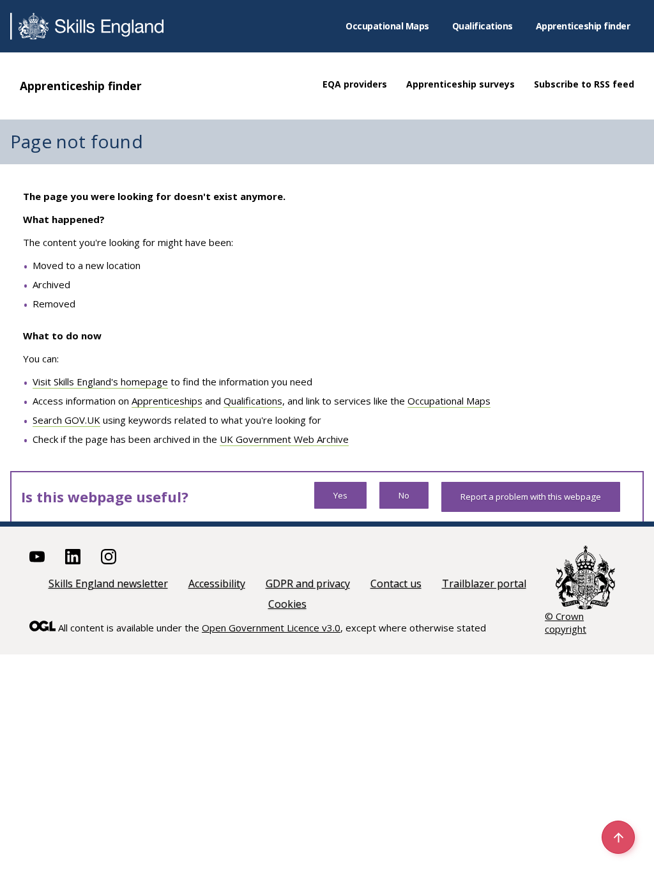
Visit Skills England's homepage (100, 381)
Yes (340, 495)
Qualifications (482, 26)
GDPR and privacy (308, 583)
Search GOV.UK (66, 419)
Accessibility (216, 583)
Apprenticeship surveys (460, 84)
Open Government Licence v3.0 (271, 627)
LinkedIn (73, 556)
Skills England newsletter (108, 583)
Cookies (287, 604)
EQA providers (355, 84)
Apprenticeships (167, 400)
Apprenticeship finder (583, 26)
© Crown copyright (565, 622)
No (404, 495)
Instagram (108, 556)
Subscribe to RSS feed (584, 84)
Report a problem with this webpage (530, 496)
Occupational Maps (387, 26)
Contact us (396, 583)
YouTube (37, 556)
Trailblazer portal (484, 583)
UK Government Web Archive (284, 439)
